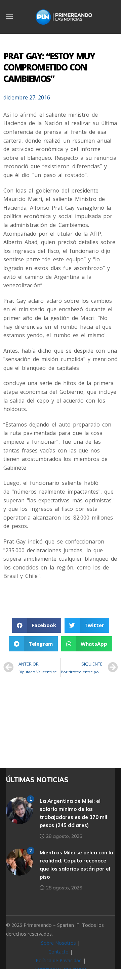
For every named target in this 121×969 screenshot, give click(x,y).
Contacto (58, 951)
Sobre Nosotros (58, 943)
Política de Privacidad (59, 960)
